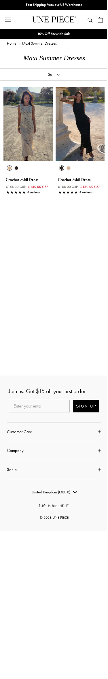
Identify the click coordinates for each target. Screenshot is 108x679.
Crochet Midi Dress (22, 179)
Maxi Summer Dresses (39, 43)
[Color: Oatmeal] (69, 168)
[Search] (90, 19)
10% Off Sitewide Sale (54, 33)
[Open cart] (100, 19)
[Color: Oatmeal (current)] (9, 168)
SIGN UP (86, 406)
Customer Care (19, 432)
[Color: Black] (16, 168)
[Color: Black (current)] (61, 168)
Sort (52, 74)
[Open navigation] (8, 19)
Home (11, 43)
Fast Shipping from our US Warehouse (54, 4)
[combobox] (54, 492)
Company (15, 450)
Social (12, 469)
